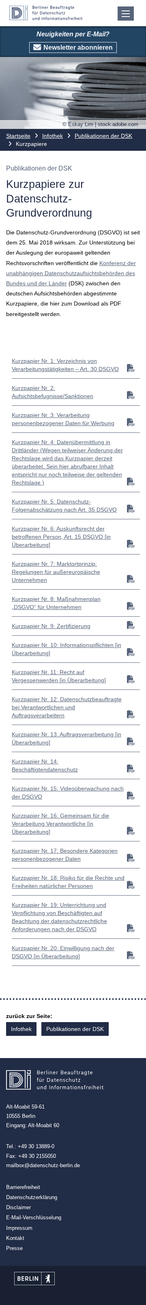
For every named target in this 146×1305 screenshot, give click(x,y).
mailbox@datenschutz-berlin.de (43, 1165)
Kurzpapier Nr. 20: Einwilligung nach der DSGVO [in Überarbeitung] (63, 952)
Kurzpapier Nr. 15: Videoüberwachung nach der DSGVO (68, 792)
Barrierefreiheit (23, 1187)
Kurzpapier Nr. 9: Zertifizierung (51, 626)
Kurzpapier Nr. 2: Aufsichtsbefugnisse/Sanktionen (52, 392)
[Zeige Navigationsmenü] (126, 13)
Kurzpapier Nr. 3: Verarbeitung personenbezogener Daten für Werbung (63, 419)
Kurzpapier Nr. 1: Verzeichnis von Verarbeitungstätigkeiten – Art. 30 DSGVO (65, 365)
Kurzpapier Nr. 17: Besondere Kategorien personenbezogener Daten (65, 855)
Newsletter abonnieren (78, 47)
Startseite (18, 136)
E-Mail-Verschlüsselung (33, 1217)
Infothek (52, 136)
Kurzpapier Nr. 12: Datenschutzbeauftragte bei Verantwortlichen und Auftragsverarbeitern (67, 707)
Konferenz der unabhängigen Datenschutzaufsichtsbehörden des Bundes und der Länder (71, 273)
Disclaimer (18, 1207)
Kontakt (15, 1238)
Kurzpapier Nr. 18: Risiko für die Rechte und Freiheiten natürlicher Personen (68, 882)
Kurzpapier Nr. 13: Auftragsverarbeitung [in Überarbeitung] (66, 738)
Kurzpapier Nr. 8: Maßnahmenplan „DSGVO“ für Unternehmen (56, 603)
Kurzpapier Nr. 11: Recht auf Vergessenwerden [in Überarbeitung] (59, 676)
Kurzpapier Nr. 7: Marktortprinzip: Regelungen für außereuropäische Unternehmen (56, 572)
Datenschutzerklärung (31, 1197)
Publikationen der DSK (103, 136)
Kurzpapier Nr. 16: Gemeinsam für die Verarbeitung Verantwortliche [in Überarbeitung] (60, 823)
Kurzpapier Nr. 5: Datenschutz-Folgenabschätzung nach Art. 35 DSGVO (64, 505)
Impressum (19, 1228)
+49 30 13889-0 (36, 1146)
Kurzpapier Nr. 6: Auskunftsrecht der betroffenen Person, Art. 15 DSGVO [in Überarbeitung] (61, 536)
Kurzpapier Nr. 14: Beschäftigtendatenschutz (45, 765)
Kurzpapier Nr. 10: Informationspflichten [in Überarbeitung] (66, 649)
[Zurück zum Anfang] (133, 1292)
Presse (14, 1248)
